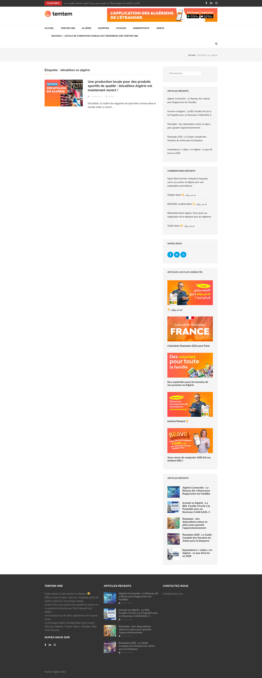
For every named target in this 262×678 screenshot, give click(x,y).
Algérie (86, 28)
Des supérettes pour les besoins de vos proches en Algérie (187, 383)
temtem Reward (176, 421)
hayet (170, 178)
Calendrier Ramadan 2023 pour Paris (188, 346)
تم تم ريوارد (190, 195)
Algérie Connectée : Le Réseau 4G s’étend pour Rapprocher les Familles (196, 490)
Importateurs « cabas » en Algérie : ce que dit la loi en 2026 (197, 553)
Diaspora (103, 28)
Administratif (141, 28)
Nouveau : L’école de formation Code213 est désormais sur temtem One (94, 36)
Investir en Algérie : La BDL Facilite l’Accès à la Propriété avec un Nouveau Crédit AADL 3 (138, 613)
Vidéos (160, 28)
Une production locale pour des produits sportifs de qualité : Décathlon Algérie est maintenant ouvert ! (120, 86)
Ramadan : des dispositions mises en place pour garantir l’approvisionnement (135, 629)
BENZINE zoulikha (176, 204)
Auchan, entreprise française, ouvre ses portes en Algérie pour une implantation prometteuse (187, 182)
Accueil (49, 28)
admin (111, 96)
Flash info (53, 3)
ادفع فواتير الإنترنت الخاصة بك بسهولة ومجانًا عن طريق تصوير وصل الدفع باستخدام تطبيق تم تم (106, 3)
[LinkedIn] (211, 3)
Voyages (121, 28)
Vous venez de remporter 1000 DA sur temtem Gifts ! (189, 459)
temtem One (68, 28)
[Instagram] (216, 3)
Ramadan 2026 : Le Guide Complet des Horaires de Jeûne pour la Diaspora (197, 537)
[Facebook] (206, 3)
